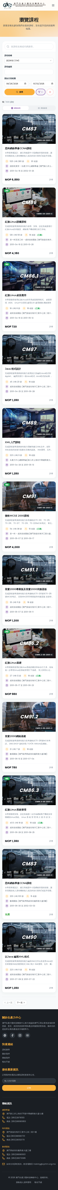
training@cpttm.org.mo (44, 1164)
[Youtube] (27, 1035)
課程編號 (8, 66)
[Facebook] (12, 1035)
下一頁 (20, 1002)
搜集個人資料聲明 (23, 1182)
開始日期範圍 (10, 78)
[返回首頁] (24, 5)
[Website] (5, 1035)
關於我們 (6, 1053)
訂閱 (29, 1088)
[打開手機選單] (53, 5)
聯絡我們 (6, 1057)
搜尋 (21, 92)
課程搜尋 (6, 1049)
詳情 (51, 179)
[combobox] (29, 60)
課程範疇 (8, 55)
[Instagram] (20, 1035)
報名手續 (6, 1061)
